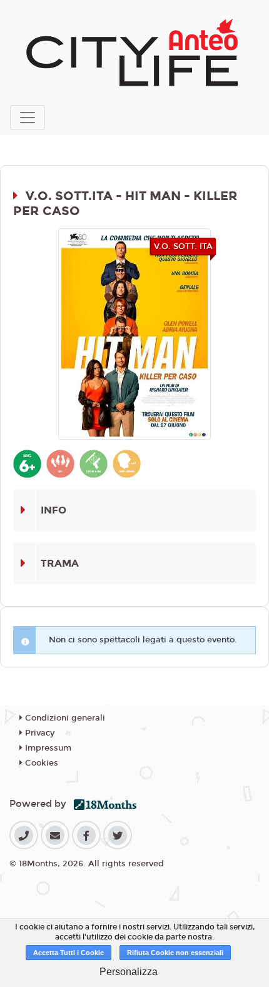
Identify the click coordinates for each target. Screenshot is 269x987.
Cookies (40, 763)
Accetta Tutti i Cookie (68, 952)
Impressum (47, 748)
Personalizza (128, 971)
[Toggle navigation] (27, 117)
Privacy (38, 733)
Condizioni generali (64, 718)
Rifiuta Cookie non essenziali (175, 952)
